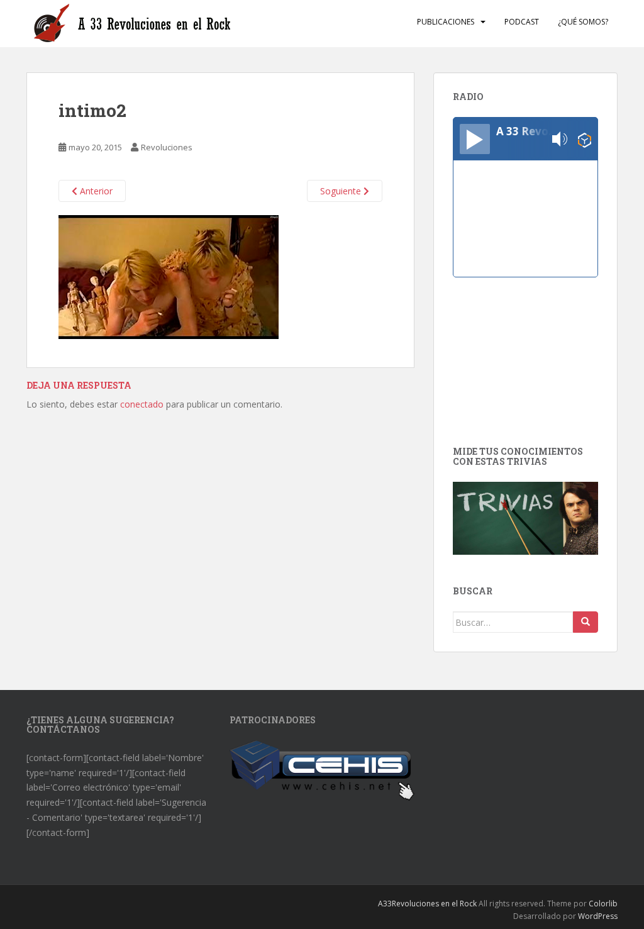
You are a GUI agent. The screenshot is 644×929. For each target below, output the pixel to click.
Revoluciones (166, 147)
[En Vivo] (475, 139)
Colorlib (603, 903)
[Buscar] (585, 622)
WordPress (598, 916)
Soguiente (342, 191)
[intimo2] (168, 276)
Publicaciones (445, 21)
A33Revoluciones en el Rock (427, 903)
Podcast (521, 21)
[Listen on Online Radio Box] (584, 139)
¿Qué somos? (583, 21)
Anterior (95, 191)
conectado (142, 404)
